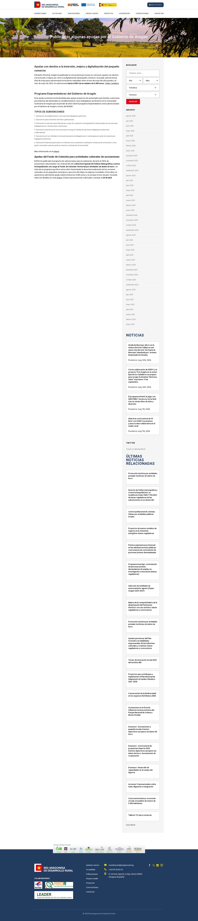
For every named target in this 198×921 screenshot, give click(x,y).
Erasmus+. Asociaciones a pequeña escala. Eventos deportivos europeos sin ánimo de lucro (142, 730)
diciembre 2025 (131, 156)
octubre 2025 (131, 166)
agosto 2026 (131, 116)
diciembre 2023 (131, 270)
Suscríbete (130, 825)
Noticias (135, 335)
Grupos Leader (92, 13)
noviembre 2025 (132, 161)
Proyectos (108, 13)
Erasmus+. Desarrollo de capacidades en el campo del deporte (140, 770)
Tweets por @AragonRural (135, 449)
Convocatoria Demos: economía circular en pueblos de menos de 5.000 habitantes (142, 800)
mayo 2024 (130, 250)
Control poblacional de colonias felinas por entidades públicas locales (141, 514)
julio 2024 (129, 240)
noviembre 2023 (132, 275)
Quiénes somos (40, 13)
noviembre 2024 (132, 220)
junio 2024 (130, 245)
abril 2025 (129, 195)
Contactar (159, 13)
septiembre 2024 (132, 230)
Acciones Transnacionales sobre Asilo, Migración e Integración (142, 785)
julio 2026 (129, 121)
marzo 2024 (130, 260)
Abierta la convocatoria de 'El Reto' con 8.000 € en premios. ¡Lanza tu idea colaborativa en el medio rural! (141, 422)
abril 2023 (129, 310)
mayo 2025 (130, 190)
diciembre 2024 (131, 215)
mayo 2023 (130, 304)
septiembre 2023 (132, 285)
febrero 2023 (131, 319)
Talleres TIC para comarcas (140, 815)
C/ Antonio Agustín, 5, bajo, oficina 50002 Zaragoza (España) (125, 875)
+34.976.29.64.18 (116, 869)
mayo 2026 (130, 131)
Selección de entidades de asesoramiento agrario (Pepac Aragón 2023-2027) (141, 588)
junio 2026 (130, 126)
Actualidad (57, 13)
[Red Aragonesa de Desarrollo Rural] (49, 7)
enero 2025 (130, 210)
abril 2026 (129, 136)
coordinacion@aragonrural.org (121, 865)
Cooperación (124, 13)
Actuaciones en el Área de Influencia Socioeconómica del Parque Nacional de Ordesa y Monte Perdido (141, 711)
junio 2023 (130, 300)
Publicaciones (74, 13)
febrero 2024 (131, 265)
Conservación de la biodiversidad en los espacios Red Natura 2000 (142, 694)
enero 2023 (130, 324)
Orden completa (112, 83)
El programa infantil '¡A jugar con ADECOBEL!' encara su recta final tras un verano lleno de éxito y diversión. (142, 400)
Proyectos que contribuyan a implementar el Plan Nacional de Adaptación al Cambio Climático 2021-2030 (141, 678)
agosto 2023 (131, 290)
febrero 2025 (131, 205)
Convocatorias (142, 13)
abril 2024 (129, 255)
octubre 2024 (131, 225)
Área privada (156, 5)
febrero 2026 (131, 146)
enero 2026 (130, 151)
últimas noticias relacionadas (140, 460)
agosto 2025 (131, 176)
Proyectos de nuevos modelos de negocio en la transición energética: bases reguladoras (142, 530)
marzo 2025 (130, 200)
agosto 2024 (131, 235)
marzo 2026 (130, 141)
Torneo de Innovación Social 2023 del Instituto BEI (142, 661)
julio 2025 (129, 180)
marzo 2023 (130, 314)
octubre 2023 (131, 280)
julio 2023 (129, 295)
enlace (56, 151)
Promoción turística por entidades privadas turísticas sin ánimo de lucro (142, 475)
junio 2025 (130, 185)
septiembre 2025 (132, 170)
